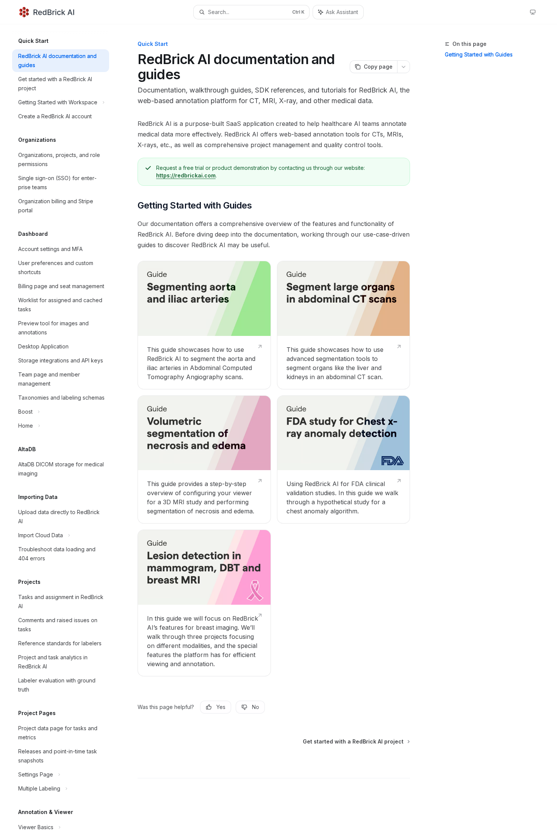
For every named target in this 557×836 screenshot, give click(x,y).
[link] (204, 325)
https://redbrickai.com (186, 175)
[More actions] (403, 66)
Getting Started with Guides (479, 54)
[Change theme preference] (533, 12)
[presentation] (66, 430)
